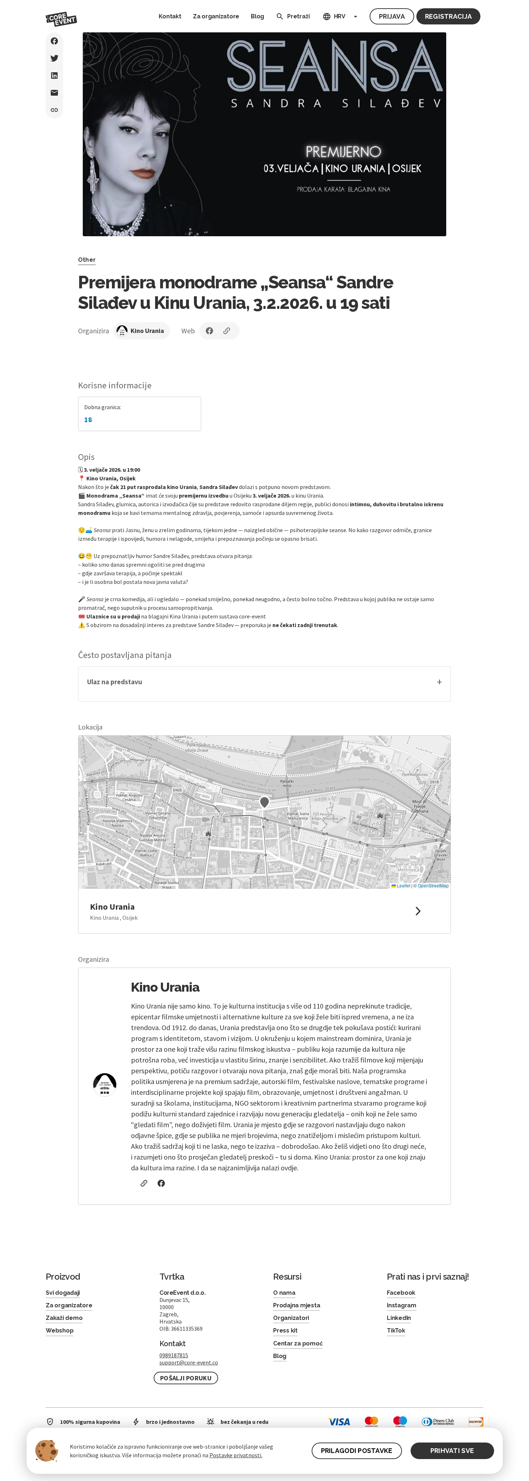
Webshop (59, 1330)
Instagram (401, 1305)
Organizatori (291, 1318)
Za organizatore (216, 16)
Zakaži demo (64, 1318)
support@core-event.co (188, 1362)
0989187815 (173, 1355)
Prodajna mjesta (296, 1305)
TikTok (396, 1330)
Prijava (392, 16)
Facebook (401, 1292)
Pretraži (298, 16)
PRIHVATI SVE (452, 1450)
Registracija (448, 16)
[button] (264, 683)
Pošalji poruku (186, 1378)
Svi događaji (63, 1292)
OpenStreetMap (433, 885)
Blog (257, 16)
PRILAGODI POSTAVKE (357, 1450)
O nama (284, 1292)
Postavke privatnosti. (235, 1455)
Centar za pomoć (297, 1343)
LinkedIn (399, 1318)
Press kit (285, 1330)
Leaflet (403, 885)
